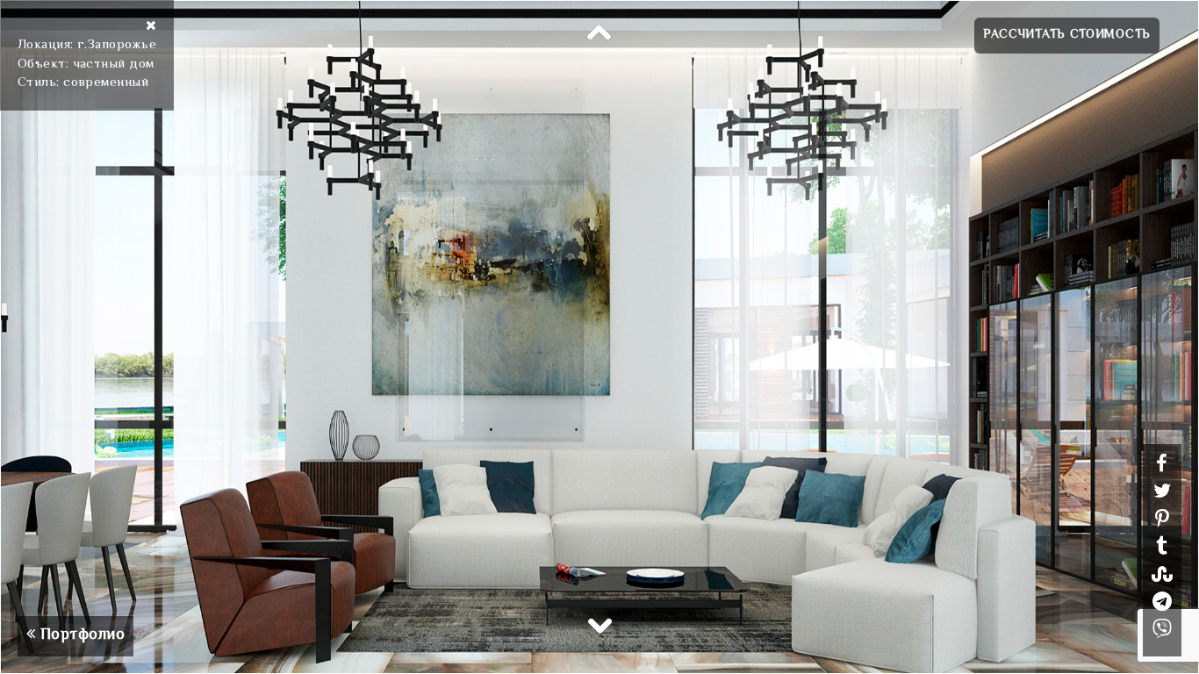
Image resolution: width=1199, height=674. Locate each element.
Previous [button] (599, 33)
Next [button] (599, 625)
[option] (599, 337)
